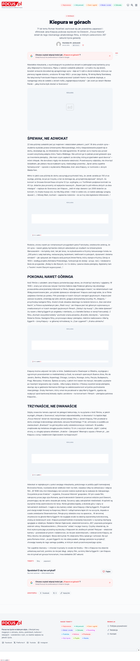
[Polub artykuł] (83, 45)
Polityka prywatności (118, 626)
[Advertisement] (70, 218)
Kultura (76, 634)
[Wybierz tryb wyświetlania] (128, 5)
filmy (38, 561)
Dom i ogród (92, 5)
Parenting (91, 630)
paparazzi (47, 561)
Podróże (66, 634)
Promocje (86, 634)
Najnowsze (67, 5)
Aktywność (79, 5)
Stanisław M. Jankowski (71, 43)
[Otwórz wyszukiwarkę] (132, 5)
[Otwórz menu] (136, 5)
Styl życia (66, 638)
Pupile (77, 638)
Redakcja (114, 630)
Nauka (86, 638)
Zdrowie (118, 5)
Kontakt (113, 634)
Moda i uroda (106, 5)
